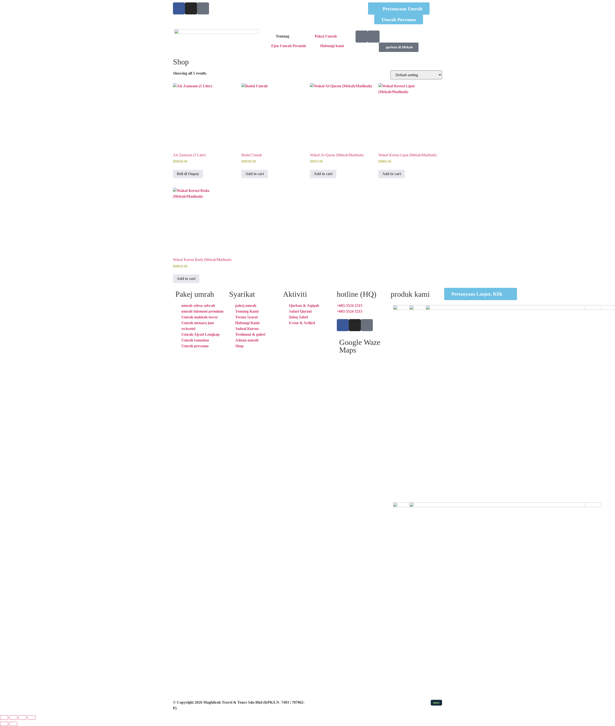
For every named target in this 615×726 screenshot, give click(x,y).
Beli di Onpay (188, 174)
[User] (374, 37)
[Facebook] (179, 8)
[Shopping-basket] (362, 37)
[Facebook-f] (343, 325)
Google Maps (350, 346)
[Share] (22, 717)
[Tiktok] (203, 8)
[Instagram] (191, 8)
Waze (372, 342)
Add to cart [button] (254, 174)
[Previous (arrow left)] (4, 724)
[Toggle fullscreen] (13, 717)
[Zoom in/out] (4, 717)
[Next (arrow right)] (13, 724)
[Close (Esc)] (31, 717)
